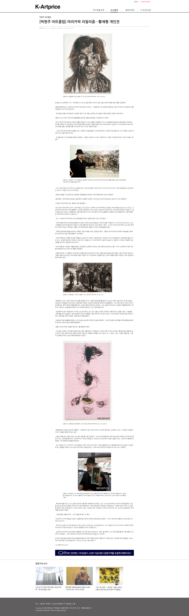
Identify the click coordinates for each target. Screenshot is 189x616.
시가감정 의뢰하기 (145, 1)
